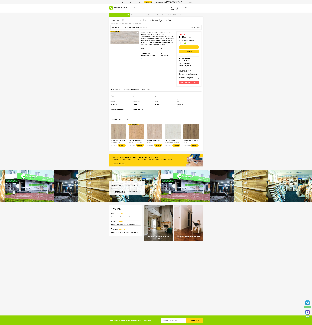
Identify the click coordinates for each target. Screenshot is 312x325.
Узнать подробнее (119, 163)
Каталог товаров (115, 14)
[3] (143, 27)
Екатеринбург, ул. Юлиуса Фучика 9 (192, 2)
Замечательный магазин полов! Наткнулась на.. (125, 217)
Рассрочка (148, 2)
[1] (140, 27)
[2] (142, 27)
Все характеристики (147, 59)
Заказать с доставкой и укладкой (189, 82)
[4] (145, 27)
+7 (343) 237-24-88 (179, 8)
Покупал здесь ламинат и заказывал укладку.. (124, 224)
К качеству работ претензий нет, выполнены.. (124, 232)
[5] (146, 27)
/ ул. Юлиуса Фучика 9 (126, 191)
